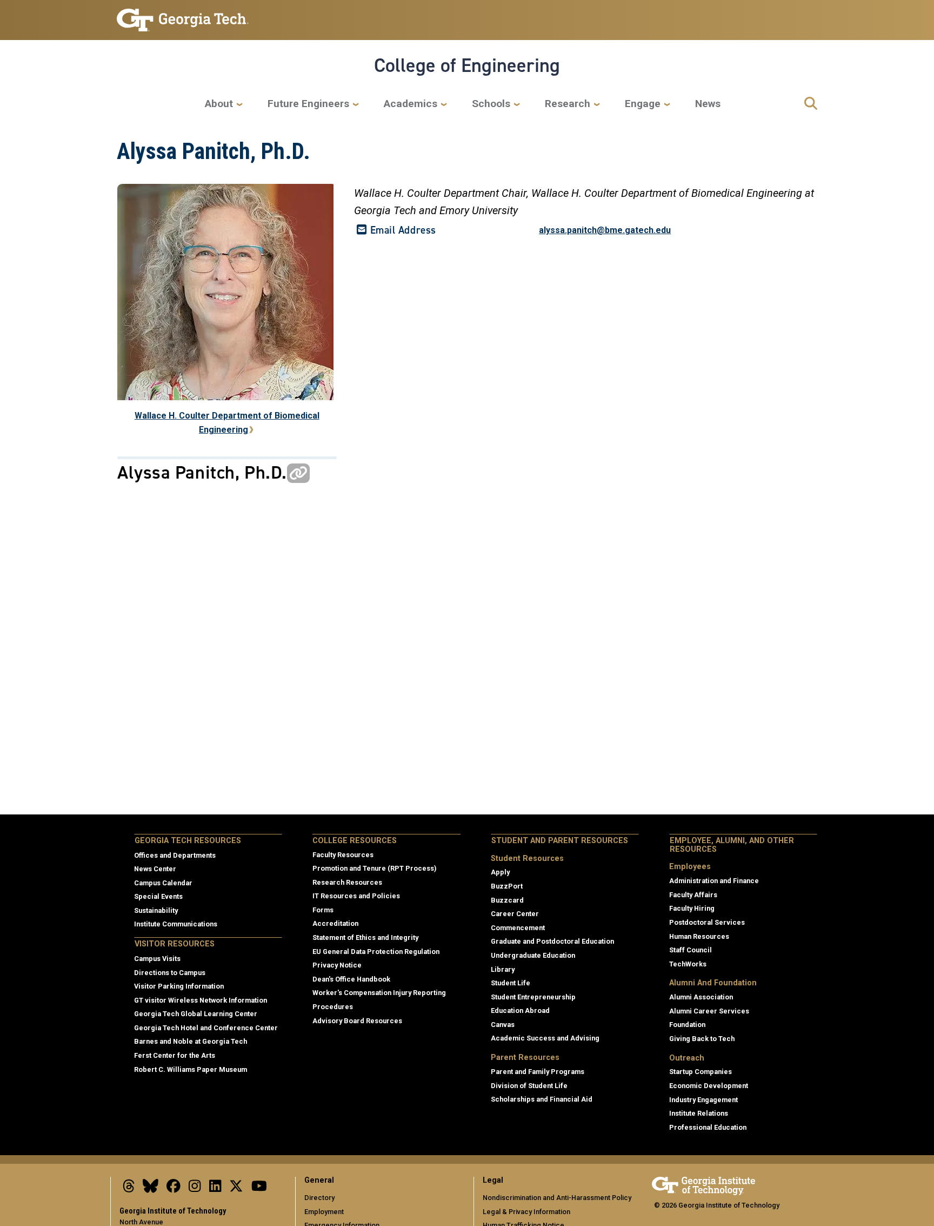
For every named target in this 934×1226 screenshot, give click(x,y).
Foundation (687, 1024)
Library (503, 969)
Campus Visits (157, 959)
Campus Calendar (163, 883)
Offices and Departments (175, 855)
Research (567, 103)
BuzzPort (507, 886)
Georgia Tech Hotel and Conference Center (206, 1028)
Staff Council (690, 950)
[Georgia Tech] (703, 1184)
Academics (410, 103)
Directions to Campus (169, 973)
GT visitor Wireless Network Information (200, 1000)
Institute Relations (698, 1113)
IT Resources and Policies (356, 896)
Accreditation (335, 923)
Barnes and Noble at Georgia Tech (190, 1041)
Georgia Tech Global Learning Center (195, 1014)
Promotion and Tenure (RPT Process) (374, 868)
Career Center (515, 914)
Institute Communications (175, 924)
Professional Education (707, 1127)
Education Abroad (520, 1010)
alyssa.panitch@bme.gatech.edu (605, 230)
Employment (324, 1212)
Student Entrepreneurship (533, 997)
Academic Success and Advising (545, 1038)
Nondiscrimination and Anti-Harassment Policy (557, 1198)
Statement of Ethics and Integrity (365, 937)
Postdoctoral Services (707, 922)
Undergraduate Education (533, 955)
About (219, 103)
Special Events (158, 896)
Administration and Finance (714, 881)
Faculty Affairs (693, 895)
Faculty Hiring (692, 908)
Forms (322, 910)
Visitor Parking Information (179, 986)
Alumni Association (701, 997)
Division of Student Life (529, 1086)
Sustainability (156, 910)
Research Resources (347, 882)
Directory (319, 1198)
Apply (500, 872)
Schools (491, 103)
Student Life (510, 983)
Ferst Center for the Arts (174, 1055)
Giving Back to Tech (702, 1039)
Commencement (518, 928)
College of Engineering (467, 65)
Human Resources (699, 936)
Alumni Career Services (709, 1011)
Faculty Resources (342, 855)
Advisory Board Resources (357, 1021)
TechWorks (687, 964)
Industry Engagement (703, 1100)
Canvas (503, 1024)
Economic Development (708, 1086)
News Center (155, 869)
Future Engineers (308, 103)
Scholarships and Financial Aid (541, 1099)
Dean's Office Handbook (351, 979)
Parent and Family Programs (537, 1072)
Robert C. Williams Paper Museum (190, 1069)
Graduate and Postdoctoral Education (552, 941)
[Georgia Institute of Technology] (183, 15)
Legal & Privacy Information (526, 1212)
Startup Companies (700, 1072)
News (707, 103)
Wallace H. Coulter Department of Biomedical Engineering (227, 422)
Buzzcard (507, 900)
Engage (643, 103)
